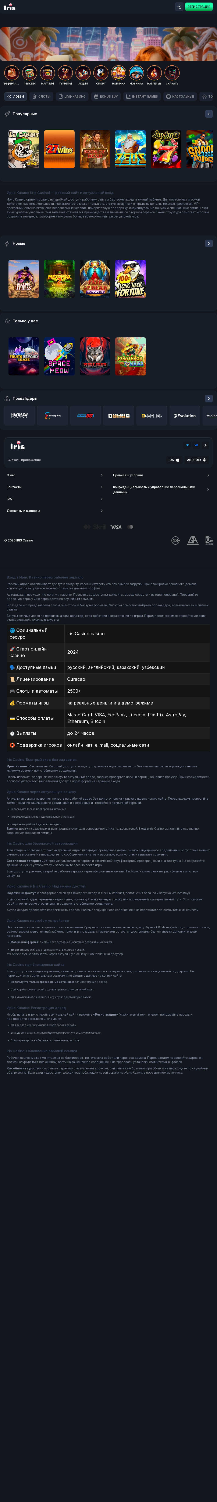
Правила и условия (128, 475)
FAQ (10, 499)
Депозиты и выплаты (23, 510)
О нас (11, 475)
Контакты (14, 487)
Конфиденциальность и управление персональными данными (154, 489)
